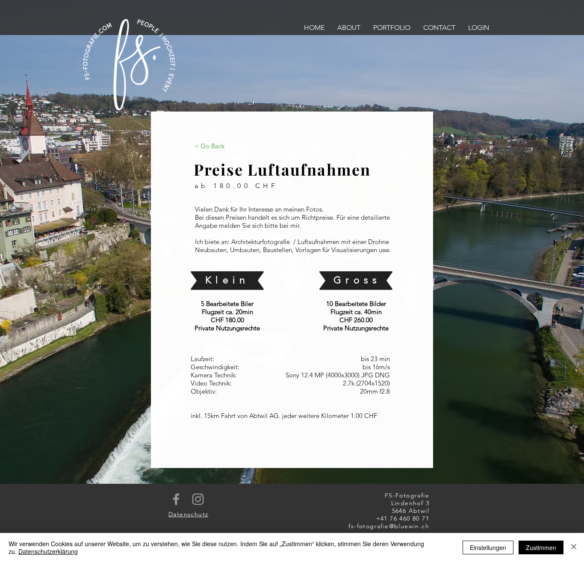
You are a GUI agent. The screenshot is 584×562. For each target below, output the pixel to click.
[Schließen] (574, 547)
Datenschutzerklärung (48, 551)
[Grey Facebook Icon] (176, 499)
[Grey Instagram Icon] (198, 499)
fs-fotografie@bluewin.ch (388, 526)
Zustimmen (541, 547)
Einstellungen (488, 547)
